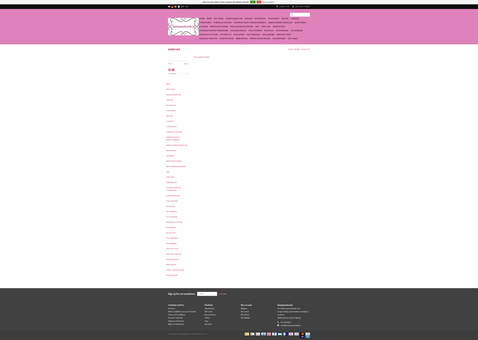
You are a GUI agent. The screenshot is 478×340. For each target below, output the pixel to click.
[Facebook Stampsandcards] (304, 294)
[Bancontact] (252, 334)
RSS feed (208, 324)
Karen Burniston (234, 19)
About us (171, 308)
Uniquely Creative (208, 39)
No (259, 2)
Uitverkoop (225, 35)
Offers (207, 318)
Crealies (248, 19)
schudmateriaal (238, 31)
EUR (182, 6)
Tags (206, 321)
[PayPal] (274, 334)
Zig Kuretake (282, 31)
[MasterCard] (302, 334)
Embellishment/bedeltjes (280, 23)
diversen (203, 27)
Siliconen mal (253, 35)
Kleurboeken (279, 39)
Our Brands (273, 19)
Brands (297, 49)
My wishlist (245, 318)
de (172, 7)
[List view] (173, 70)
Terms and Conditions (176, 315)
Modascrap (239, 35)
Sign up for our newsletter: (181, 294)
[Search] (292, 15)
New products (210, 315)
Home (202, 19)
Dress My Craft (284, 35)
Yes (253, 2)
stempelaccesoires (222, 23)
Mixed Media (300, 23)
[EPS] (290, 334)
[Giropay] (285, 334)
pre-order (218, 19)
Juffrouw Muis (226, 39)
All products (209, 308)
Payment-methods (175, 318)
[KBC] (263, 334)
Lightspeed (203, 334)
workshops (260, 19)
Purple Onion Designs (260, 39)
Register (244, 308)
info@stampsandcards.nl (290, 325)
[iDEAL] (246, 334)
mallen (284, 19)
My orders (245, 312)
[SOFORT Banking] (268, 334)
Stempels (295, 19)
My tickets (245, 315)
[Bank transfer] (296, 334)
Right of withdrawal (176, 324)
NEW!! (209, 19)
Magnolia (269, 31)
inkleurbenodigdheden (241, 27)
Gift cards (293, 39)
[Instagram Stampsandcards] (308, 294)
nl (169, 7)
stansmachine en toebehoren (213, 31)
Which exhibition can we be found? (182, 312)
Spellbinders (268, 35)
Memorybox (242, 39)
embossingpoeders (219, 27)
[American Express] (307, 336)
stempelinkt (205, 23)
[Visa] (307, 334)
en (176, 7)
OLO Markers (297, 31)
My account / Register (302, 6)
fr (179, 7)
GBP (186, 6)
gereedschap (278, 27)
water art (305, 49)
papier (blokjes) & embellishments (250, 23)
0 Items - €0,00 (284, 6)
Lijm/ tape (265, 27)
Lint (257, 27)
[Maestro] (302, 336)
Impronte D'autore (208, 35)
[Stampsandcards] (183, 26)
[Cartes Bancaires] (279, 334)
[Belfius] (257, 334)
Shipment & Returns (176, 321)
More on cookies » (268, 2)
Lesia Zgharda (255, 31)
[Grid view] (169, 70)
